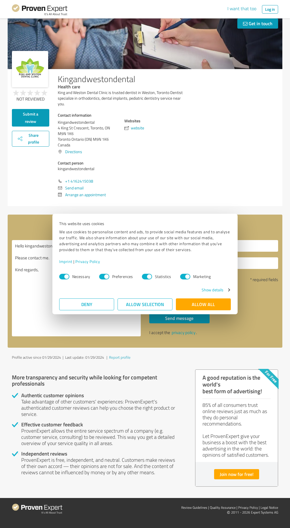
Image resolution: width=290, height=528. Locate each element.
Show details (212, 289)
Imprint (65, 261)
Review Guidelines (194, 507)
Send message (179, 318)
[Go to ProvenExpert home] (39, 10)
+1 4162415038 (79, 181)
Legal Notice (269, 507)
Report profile (120, 357)
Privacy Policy (87, 261)
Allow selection (145, 304)
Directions (73, 151)
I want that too (241, 8)
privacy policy (183, 332)
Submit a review (30, 117)
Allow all (203, 304)
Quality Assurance (223, 507)
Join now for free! (236, 474)
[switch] (104, 276)
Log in (270, 9)
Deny (86, 304)
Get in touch (260, 23)
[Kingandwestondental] (30, 69)
